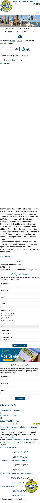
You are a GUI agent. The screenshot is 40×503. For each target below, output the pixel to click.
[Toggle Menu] (37, 13)
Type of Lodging (10, 28)
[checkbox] (2, 313)
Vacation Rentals (8, 320)
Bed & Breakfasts (9, 313)
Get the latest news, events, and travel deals (17, 486)
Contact (3, 427)
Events (19, 41)
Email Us (12, 437)
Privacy (3, 445)
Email (2, 297)
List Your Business (7, 430)
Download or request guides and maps (14, 460)
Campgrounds (7, 315)
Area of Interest (25, 28)
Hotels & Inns (7, 318)
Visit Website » (5, 256)
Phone (2, 303)
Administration (25, 427)
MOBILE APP (33, 1)
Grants (34, 427)
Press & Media (12, 427)
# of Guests (5, 324)
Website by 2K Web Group (10, 447)
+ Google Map (32, 270)
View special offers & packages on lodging (16, 473)
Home (12, 41)
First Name (5, 284)
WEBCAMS (22, 1)
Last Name (4, 290)
